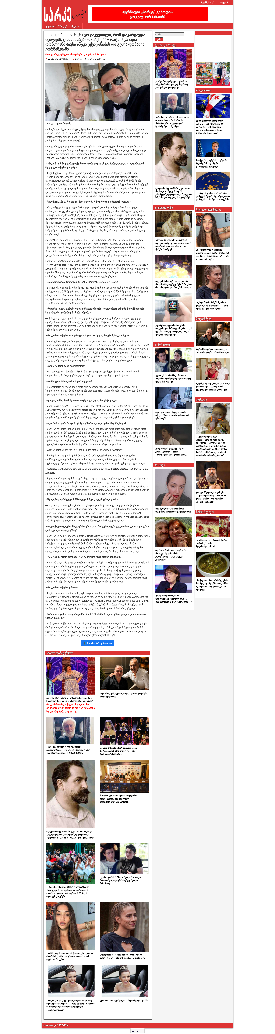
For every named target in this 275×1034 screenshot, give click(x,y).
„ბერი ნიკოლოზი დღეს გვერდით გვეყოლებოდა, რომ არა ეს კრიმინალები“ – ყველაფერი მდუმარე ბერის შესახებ (69, 750)
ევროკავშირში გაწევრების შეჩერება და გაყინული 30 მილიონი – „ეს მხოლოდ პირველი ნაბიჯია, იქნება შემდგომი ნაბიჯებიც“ (209, 127)
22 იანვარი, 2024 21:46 (59, 59)
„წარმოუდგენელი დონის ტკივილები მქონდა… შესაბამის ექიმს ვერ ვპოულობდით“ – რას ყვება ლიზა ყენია (70, 956)
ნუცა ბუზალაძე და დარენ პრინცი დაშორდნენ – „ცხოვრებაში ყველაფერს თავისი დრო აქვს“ (213, 386)
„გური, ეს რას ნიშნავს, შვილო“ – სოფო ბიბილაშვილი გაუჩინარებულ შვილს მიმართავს (120, 880)
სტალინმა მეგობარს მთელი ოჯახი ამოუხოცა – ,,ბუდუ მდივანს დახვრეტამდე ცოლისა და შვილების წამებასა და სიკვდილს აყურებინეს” (70, 834)
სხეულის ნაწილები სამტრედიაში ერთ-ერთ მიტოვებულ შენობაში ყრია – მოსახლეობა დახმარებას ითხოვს (173, 284)
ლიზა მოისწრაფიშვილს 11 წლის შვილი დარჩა (124, 1000)
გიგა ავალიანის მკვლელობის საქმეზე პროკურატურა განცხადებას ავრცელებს (173, 415)
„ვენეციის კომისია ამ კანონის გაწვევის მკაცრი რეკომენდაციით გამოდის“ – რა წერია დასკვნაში (213, 196)
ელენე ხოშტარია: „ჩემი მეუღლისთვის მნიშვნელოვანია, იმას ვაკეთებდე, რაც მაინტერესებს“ (173, 598)
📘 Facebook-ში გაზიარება (98, 643)
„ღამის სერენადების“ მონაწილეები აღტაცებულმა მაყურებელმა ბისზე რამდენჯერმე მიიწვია (118, 751)
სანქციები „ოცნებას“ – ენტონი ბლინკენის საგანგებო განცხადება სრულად (211, 163)
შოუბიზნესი (99, 59)
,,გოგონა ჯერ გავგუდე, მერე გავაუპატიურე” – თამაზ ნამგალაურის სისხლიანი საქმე (171, 451)
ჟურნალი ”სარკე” (56, 26)
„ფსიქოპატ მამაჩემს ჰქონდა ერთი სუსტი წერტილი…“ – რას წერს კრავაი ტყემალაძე (212, 305)
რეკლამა (224, 2)
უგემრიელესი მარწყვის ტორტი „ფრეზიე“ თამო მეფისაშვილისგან (212, 543)
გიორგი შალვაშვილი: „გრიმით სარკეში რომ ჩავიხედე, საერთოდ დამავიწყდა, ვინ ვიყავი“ (70, 705)
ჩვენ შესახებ (207, 2)
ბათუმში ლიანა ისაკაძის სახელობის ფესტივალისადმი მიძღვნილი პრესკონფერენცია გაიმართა (119, 798)
